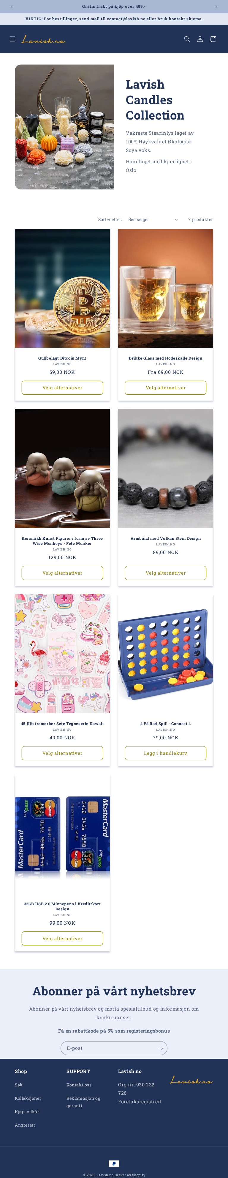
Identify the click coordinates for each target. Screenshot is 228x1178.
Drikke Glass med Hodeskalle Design (165, 358)
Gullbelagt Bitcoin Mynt (62, 358)
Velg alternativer (62, 387)
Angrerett (25, 1125)
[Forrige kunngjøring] (11, 6)
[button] (12, 39)
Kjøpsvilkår (27, 1111)
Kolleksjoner (28, 1098)
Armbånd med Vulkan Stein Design (166, 538)
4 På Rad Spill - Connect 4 (165, 723)
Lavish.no (104, 1175)
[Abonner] (160, 1048)
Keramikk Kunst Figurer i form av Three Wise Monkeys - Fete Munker (62, 541)
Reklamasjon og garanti (83, 1101)
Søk (19, 1085)
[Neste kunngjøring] (216, 6)
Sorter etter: (110, 219)
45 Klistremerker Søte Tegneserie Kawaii (62, 723)
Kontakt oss (79, 1085)
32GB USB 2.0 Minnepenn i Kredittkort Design (62, 906)
